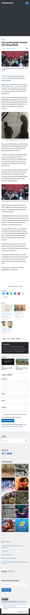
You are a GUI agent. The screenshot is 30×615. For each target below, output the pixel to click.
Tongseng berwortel (7, 554)
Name (4, 393)
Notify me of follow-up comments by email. (15, 414)
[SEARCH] (26, 440)
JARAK (7, 84)
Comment (5, 379)
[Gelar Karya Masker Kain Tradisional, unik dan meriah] (8, 484)
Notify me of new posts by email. (12, 417)
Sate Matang (5, 551)
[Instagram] (5, 453)
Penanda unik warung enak (9, 558)
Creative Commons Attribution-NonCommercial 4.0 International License (14, 602)
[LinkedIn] (3, 453)
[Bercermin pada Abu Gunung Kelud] (8, 470)
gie (8, 338)
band (4, 338)
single (18, 338)
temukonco (6, 344)
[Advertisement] (15, 21)
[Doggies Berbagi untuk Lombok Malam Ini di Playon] (22, 525)
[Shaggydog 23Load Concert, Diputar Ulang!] (19, 308)
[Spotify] (11, 453)
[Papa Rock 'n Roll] (8, 525)
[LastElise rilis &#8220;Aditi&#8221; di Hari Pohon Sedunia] (7, 324)
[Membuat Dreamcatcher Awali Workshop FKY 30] (22, 511)
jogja (12, 338)
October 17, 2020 (11, 48)
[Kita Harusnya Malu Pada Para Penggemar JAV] (22, 484)
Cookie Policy (5, 608)
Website (4, 407)
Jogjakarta (12, 76)
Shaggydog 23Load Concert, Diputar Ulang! (18, 313)
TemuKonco (7, 3)
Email (3, 400)
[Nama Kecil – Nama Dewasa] (22, 498)
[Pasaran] (8, 511)
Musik (3, 39)
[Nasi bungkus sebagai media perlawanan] (8, 498)
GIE (3, 76)
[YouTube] (8, 453)
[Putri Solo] (22, 470)
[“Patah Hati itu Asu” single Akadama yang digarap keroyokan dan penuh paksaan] (7, 308)
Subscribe (6, 589)
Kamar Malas (14, 87)
